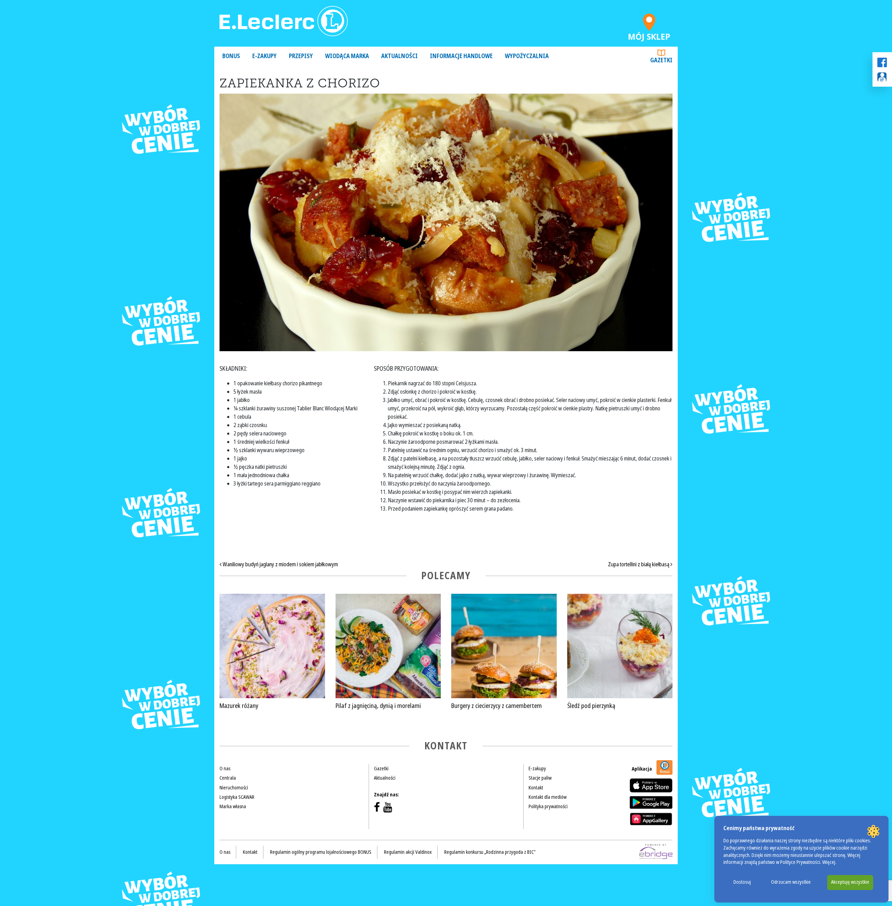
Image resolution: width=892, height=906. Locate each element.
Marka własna (233, 806)
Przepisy (301, 56)
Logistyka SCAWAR (237, 797)
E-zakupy (264, 56)
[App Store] (651, 785)
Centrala (228, 777)
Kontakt (536, 787)
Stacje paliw (540, 777)
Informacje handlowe (461, 56)
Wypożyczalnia (527, 56)
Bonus (231, 56)
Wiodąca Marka (347, 56)
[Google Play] (651, 802)
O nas (225, 768)
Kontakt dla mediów (548, 797)
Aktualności (399, 56)
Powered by (656, 845)
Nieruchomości (234, 787)
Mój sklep (649, 35)
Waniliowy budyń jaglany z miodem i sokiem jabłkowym (280, 564)
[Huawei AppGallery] (651, 819)
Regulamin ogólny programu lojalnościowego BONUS (320, 852)
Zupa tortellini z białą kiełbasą (639, 564)
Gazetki (661, 60)
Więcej (828, 862)
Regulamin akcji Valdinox (408, 852)
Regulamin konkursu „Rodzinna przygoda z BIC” (490, 852)
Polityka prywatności (548, 806)
